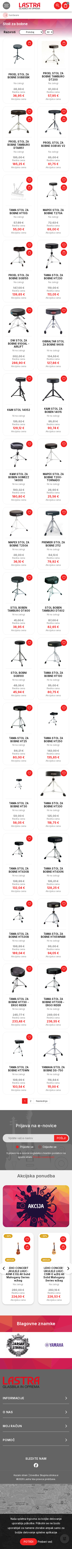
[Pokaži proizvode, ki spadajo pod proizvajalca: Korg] (54, 1345)
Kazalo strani (21, 1475)
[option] (18, 1268)
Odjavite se (49, 1146)
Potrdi (28, 1541)
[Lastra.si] (25, 1382)
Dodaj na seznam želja (29, 111)
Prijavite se (26, 1146)
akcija (10, 1260)
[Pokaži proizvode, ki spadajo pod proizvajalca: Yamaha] (18, 1345)
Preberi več (45, 1541)
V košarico (29, 43)
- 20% (8, 1236)
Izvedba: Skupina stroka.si (44, 1475)
